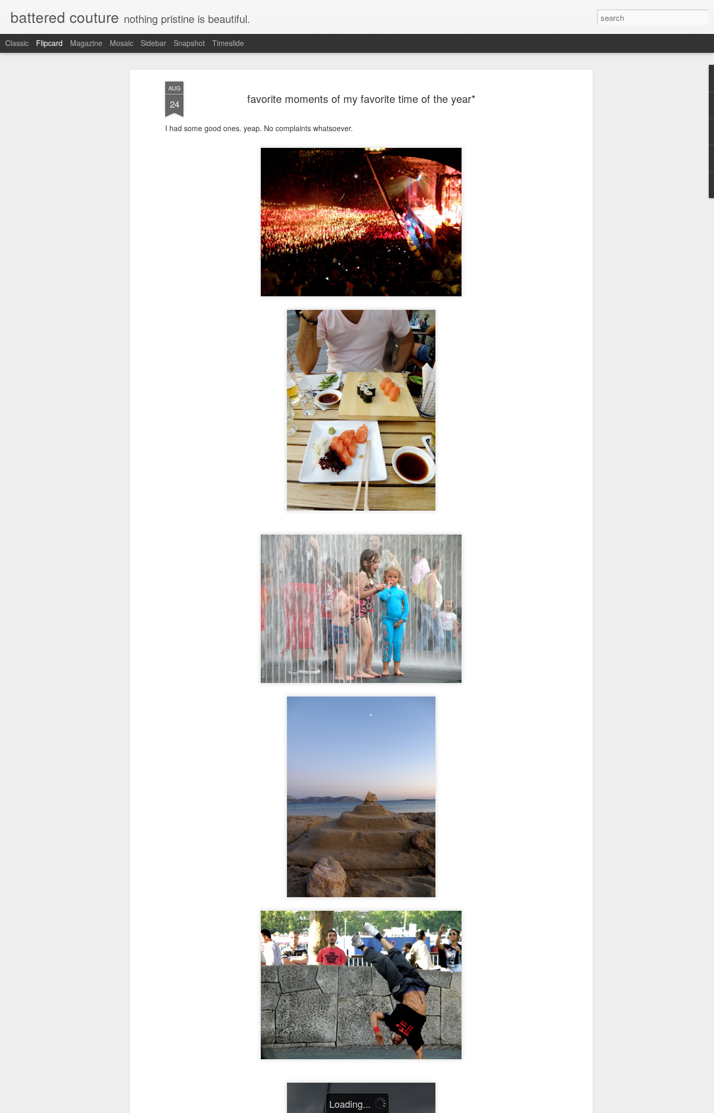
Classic (17, 43)
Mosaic (121, 43)
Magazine (86, 43)
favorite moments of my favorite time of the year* (361, 98)
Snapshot (189, 43)
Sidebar (153, 43)
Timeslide (228, 43)
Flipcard (49, 43)
